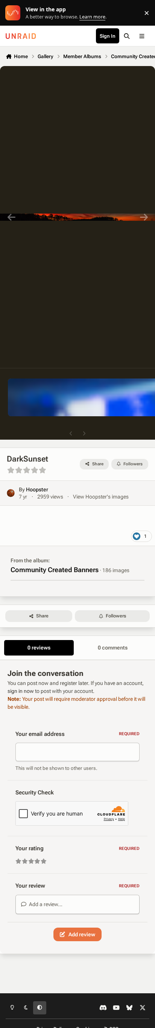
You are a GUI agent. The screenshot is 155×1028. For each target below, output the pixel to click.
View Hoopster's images (101, 497)
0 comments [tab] (113, 648)
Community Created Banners (55, 570)
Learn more (14, 13)
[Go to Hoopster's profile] (11, 493)
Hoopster (37, 489)
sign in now (21, 691)
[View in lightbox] (77, 217)
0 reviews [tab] (38, 648)
